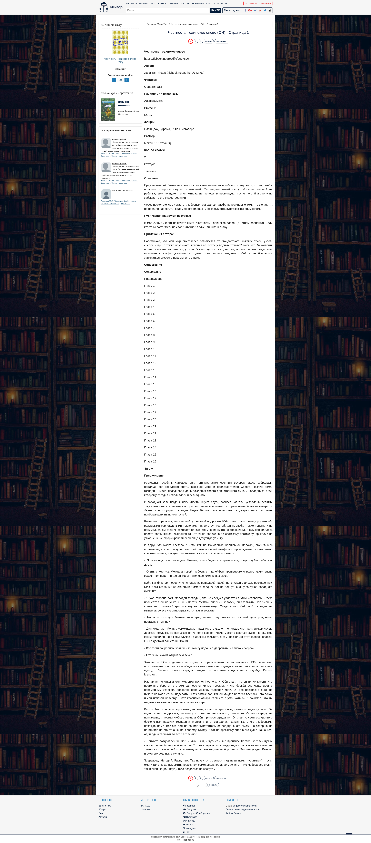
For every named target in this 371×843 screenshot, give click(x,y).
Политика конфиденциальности (242, 809)
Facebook (189, 805)
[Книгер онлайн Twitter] (265, 10)
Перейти (213, 785)
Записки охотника (124, 103)
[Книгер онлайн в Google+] (250, 10)
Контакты (220, 3)
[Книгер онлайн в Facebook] (245, 10)
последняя (221, 41)
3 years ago (125, 204)
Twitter (189, 824)
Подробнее (188, 840)
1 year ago (123, 156)
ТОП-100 (185, 3)
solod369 (116, 190)
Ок (178, 840)
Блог (209, 3)
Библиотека (147, 3)
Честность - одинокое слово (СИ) (120, 60)
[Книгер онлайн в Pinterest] (260, 10)
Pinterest (189, 821)
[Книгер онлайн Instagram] (270, 10)
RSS (188, 832)
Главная (131, 3)
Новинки (198, 3)
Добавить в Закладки (259, 3)
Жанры (162, 3)
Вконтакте (191, 817)
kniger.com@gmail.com (244, 805)
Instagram (190, 828)
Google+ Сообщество (198, 813)
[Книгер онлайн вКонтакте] (255, 10)
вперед (208, 41)
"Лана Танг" (120, 69)
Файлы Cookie (233, 813)
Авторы (173, 3)
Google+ (191, 809)
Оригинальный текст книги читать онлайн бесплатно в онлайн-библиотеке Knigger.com (202, 772)
